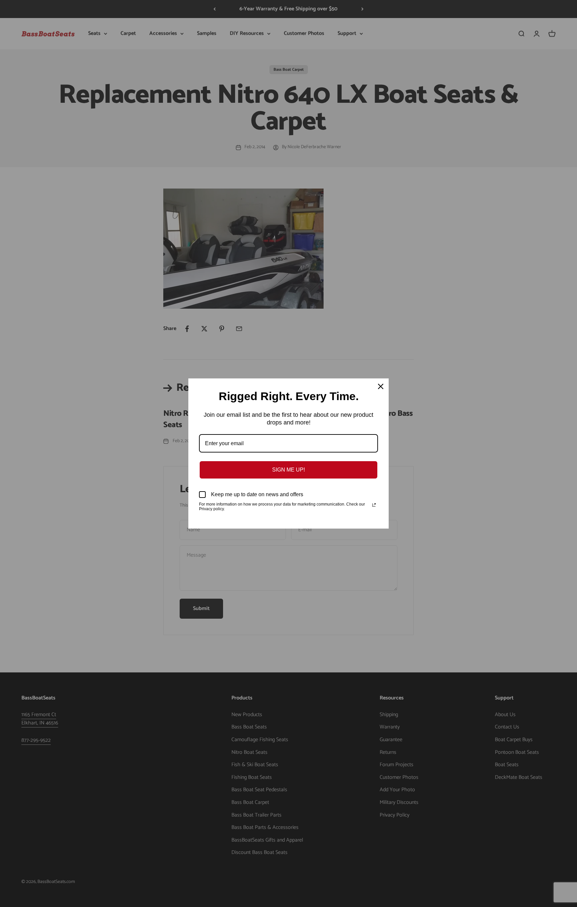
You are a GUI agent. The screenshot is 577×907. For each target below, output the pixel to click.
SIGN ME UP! (288, 470)
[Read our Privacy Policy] (374, 505)
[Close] (381, 386)
